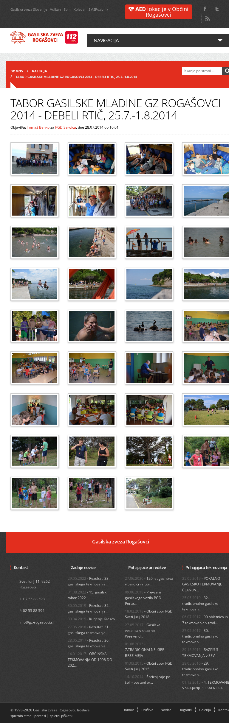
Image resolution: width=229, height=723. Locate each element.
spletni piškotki (61, 715)
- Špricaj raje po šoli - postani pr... (147, 679)
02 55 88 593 (34, 599)
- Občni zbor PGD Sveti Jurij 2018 (149, 614)
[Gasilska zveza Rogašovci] (44, 38)
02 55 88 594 (33, 610)
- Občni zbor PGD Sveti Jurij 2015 (149, 666)
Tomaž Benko (38, 127)
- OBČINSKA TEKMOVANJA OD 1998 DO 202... (90, 659)
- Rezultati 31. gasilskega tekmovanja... (88, 629)
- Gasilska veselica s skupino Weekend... (142, 630)
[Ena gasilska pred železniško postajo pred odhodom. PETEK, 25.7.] (34, 159)
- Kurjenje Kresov (91, 618)
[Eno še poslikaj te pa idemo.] (149, 201)
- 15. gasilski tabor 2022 (87, 595)
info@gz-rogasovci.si (36, 622)
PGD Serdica (65, 127)
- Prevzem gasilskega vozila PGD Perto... (143, 598)
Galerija (39, 71)
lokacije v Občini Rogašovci (161, 11)
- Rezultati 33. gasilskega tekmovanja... (88, 581)
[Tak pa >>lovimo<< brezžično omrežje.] (149, 493)
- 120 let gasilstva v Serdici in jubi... (149, 581)
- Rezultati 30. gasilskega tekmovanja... (88, 643)
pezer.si (40, 715)
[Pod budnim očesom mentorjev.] (91, 201)
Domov (16, 71)
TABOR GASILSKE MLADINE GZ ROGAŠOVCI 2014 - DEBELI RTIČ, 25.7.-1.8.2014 (76, 76)
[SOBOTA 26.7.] (34, 410)
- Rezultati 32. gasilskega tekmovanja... (88, 608)
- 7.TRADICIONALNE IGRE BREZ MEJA (144, 649)
